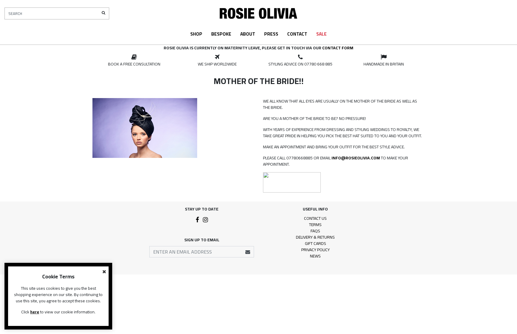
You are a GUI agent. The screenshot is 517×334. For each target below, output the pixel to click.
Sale (321, 34)
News (315, 256)
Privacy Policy (315, 250)
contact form (337, 48)
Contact (297, 34)
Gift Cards (315, 243)
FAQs (315, 231)
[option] (134, 60)
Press (271, 34)
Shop (196, 34)
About (247, 34)
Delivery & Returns (315, 237)
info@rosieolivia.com (356, 158)
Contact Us (315, 218)
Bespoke (221, 34)
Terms (315, 224)
